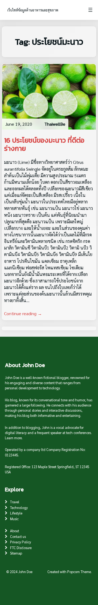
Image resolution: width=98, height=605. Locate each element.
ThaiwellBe (54, 124)
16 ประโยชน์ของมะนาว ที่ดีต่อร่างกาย (44, 144)
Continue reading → (23, 313)
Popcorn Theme (79, 571)
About (14, 530)
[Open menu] (90, 10)
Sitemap (16, 553)
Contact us (18, 536)
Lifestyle (16, 513)
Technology (19, 507)
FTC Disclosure (21, 547)
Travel (14, 501)
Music (14, 518)
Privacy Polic (19, 542)
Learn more (13, 437)
